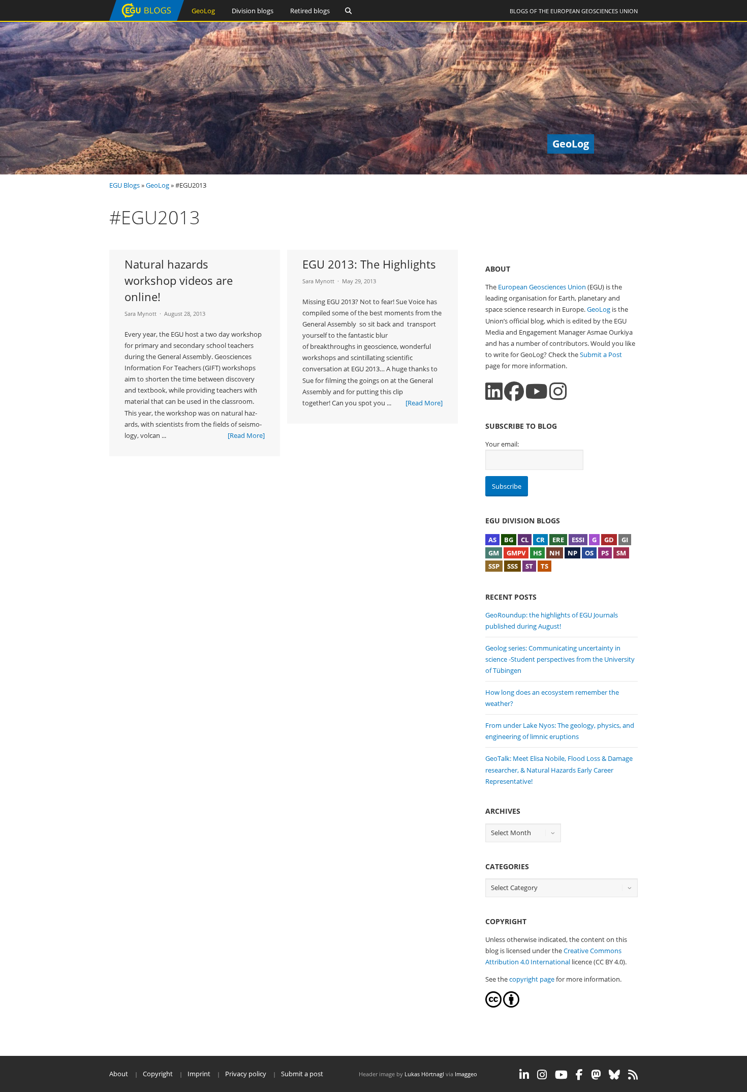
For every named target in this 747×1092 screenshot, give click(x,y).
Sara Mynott (140, 313)
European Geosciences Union (594, 11)
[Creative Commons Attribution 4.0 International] (493, 1005)
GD (609, 539)
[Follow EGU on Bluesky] (614, 1074)
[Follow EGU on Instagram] (542, 1074)
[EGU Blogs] (146, 18)
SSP (494, 566)
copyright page (531, 979)
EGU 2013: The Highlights (369, 264)
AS (492, 539)
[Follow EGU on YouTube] (561, 1074)
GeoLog (203, 10)
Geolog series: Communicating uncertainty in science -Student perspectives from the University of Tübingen (560, 659)
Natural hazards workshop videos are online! (178, 280)
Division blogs (252, 10)
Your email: (502, 444)
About (118, 1073)
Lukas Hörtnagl (424, 1074)
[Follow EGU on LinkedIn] (524, 1074)
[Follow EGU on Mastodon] (596, 1074)
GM (493, 552)
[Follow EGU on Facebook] (579, 1074)
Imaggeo (466, 1074)
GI (624, 539)
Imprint (199, 1073)
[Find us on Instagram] (558, 391)
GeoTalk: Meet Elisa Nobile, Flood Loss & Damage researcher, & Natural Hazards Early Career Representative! (559, 769)
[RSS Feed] (633, 1074)
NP (572, 552)
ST (529, 566)
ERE (558, 539)
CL (524, 539)
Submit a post (302, 1073)
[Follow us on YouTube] (536, 391)
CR (540, 539)
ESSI (578, 539)
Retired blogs (310, 10)
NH (554, 552)
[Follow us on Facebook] (514, 391)
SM (621, 552)
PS (605, 552)
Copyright (158, 1073)
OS (589, 552)
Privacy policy (245, 1073)
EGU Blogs (124, 185)
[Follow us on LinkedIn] (494, 391)
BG (508, 539)
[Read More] (246, 435)
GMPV (516, 552)
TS (544, 566)
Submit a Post (601, 354)
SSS (512, 566)
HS (537, 552)
